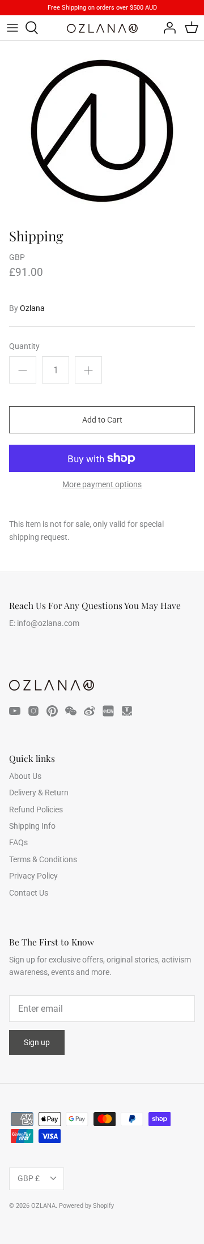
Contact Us (28, 892)
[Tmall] (127, 711)
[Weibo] (89, 711)
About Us (25, 776)
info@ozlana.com (48, 623)
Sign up (37, 1042)
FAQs (18, 842)
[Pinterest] (52, 711)
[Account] (166, 27)
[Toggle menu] (12, 27)
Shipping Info (32, 825)
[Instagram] (33, 711)
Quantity (24, 346)
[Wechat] (70, 711)
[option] (102, 131)
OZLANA (43, 1205)
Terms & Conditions (43, 859)
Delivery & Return (39, 792)
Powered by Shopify (86, 1205)
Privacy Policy (33, 875)
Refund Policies (36, 809)
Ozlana (32, 308)
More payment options (102, 484)
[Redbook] (108, 711)
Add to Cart (102, 419)
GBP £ (29, 1178)
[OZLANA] (102, 28)
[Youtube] (14, 711)
